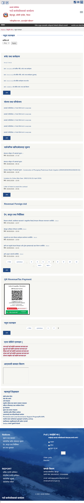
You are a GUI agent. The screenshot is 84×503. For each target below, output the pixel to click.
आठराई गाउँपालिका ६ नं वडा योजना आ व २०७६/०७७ (17, 114)
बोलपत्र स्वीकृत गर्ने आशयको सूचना (13, 161)
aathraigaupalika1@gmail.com (58, 478)
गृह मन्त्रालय (6, 407)
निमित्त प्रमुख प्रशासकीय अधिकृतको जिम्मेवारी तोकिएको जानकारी (47, 25)
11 (76, 262)
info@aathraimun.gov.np (52, 481)
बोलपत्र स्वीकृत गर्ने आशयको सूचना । (13, 153)
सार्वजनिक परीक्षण (8, 482)
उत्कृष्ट (52, 442)
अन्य (7, 93)
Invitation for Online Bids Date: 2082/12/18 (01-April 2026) (22, 178)
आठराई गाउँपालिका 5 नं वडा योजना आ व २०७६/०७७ (17, 120)
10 (70, 262)
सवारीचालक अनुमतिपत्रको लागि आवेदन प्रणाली (15, 421)
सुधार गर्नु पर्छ (53, 448)
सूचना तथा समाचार (9, 438)
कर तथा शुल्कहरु (8, 448)
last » (48, 265)
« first (9, 262)
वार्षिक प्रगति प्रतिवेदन (10, 472)
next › (40, 265)
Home (3, 30)
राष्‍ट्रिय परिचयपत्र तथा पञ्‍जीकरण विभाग (13, 405)
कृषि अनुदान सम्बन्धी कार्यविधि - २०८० (13, 254)
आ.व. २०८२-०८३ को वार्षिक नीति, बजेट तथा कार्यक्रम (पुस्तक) (20, 75)
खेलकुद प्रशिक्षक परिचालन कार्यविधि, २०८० (15, 229)
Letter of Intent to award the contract (15, 186)
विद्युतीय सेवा (10, 30)
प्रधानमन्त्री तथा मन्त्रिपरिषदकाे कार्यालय (13, 414)
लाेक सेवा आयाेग (7, 398)
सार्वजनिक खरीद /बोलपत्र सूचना (13, 441)
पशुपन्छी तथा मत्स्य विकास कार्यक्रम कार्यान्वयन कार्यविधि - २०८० (20, 237)
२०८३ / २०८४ (8, 62)
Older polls (48, 458)
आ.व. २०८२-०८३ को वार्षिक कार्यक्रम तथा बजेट (16, 81)
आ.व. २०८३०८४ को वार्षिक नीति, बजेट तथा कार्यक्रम (17, 68)
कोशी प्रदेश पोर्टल (7, 396)
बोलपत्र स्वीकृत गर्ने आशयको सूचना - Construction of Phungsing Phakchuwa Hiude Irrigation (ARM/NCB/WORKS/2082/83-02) (42, 170)
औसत (51, 445)
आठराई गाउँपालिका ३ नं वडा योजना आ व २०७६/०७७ (17, 132)
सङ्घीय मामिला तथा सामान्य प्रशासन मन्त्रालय (15, 403)
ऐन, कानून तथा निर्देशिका (11, 445)
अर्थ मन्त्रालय (6, 401)
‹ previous (19, 262)
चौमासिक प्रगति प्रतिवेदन (11, 475)
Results (46, 460)
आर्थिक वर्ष (6, 40)
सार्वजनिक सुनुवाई (8, 479)
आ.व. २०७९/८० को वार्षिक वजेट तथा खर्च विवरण (16, 87)
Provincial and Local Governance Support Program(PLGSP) (23, 417)
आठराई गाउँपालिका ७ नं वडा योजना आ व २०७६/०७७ (17, 108)
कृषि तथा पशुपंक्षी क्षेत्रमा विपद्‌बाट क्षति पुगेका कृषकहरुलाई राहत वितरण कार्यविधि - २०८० (26, 246)
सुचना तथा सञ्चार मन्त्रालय (10, 410)
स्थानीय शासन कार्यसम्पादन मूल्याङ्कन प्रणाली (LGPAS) (18, 419)
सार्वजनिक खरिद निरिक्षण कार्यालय (12, 412)
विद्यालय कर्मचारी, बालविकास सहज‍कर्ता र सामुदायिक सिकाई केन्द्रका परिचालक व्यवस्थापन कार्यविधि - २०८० (31, 221)
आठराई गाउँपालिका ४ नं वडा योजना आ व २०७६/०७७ (17, 126)
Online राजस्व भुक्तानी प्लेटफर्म (11, 423)
